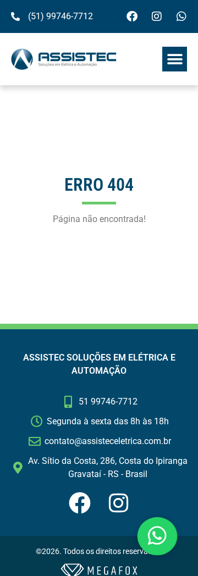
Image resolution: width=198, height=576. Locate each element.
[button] (174, 59)
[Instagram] (157, 16)
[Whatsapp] (181, 16)
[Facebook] (132, 16)
